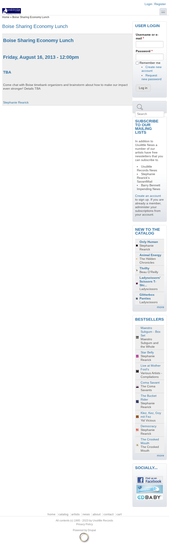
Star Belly (147, 352)
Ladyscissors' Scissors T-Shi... (150, 281)
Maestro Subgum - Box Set (150, 331)
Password (144, 51)
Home (5, 17)
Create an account (148, 196)
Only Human (149, 242)
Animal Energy (150, 255)
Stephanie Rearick (16, 102)
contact (108, 514)
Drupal (92, 530)
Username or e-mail (147, 36)
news (86, 514)
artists (75, 514)
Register (160, 4)
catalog (63, 514)
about (97, 514)
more (160, 307)
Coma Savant (150, 382)
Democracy (148, 426)
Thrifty (144, 268)
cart (119, 514)
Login (148, 4)
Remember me (150, 63)
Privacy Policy (84, 524)
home (51, 514)
